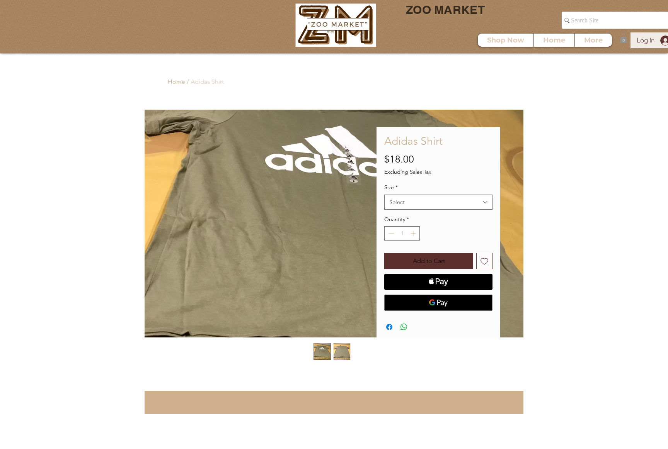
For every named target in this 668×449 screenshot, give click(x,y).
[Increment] (414, 233)
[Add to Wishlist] (484, 261)
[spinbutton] (402, 233)
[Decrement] (390, 233)
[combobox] (438, 202)
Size (391, 187)
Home (176, 81)
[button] (623, 38)
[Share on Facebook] (389, 327)
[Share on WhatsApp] (404, 327)
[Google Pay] (438, 303)
